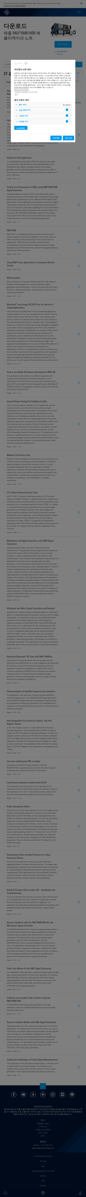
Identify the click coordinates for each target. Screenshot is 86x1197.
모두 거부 (68, 138)
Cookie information (21, 90)
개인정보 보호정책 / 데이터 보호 (26, 92)
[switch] (68, 109)
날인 (16, 94)
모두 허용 (56, 138)
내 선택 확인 (21, 128)
